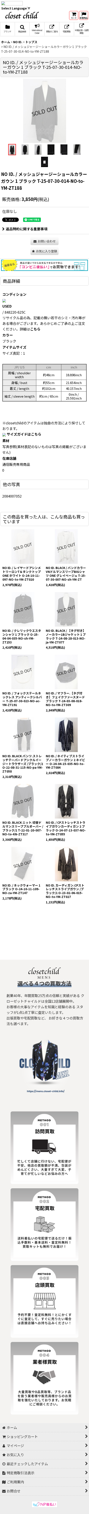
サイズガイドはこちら (24, 434)
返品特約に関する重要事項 (26, 228)
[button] (22, 29)
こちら (35, 329)
